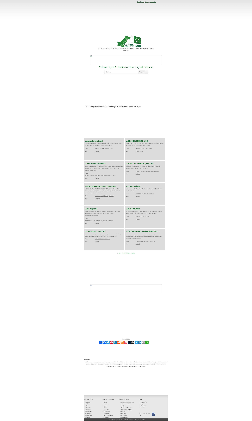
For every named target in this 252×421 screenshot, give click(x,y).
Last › (133, 253)
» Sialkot (87, 406)
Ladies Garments (95, 220)
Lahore (138, 174)
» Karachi (87, 402)
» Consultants (106, 417)
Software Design (99, 148)
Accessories (88, 175)
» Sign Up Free (143, 402)
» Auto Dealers (106, 411)
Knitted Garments (154, 171)
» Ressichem (123, 413)
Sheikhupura (139, 151)
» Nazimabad (88, 413)
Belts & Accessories (97, 175)
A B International (133, 186)
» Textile (105, 402)
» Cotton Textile (106, 413)
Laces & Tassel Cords (109, 175)
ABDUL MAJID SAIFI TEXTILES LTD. (100, 186)
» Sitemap (142, 407)
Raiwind (97, 198)
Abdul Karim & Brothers (95, 164)
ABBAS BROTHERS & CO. (137, 141)
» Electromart (123, 415)
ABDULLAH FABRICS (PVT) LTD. (140, 164)
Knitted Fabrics (145, 171)
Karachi (97, 151)
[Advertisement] (126, 18)
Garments (138, 193)
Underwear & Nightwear (101, 196)
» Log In (142, 404)
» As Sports (123, 406)
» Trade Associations (108, 415)
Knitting (138, 171)
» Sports (105, 406)
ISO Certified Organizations (102, 239)
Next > (129, 253)
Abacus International (94, 141)
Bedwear (111, 196)
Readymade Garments (148, 193)
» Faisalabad (88, 409)
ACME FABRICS (133, 209)
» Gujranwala (88, 415)
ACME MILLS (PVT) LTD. (95, 231)
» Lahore (87, 404)
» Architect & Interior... (125, 404)
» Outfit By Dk (123, 417)
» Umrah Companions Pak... (127, 402)
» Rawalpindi (88, 411)
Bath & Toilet (139, 148)
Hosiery (138, 241)
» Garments (105, 404)
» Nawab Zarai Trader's (125, 409)
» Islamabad (88, 407)
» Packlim (122, 411)
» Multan (87, 417)
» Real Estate (106, 409)
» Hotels (105, 407)
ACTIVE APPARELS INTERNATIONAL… (142, 231)
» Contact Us (143, 406)
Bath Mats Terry (147, 148)
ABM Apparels (91, 209)
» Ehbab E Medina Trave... (126, 407)
